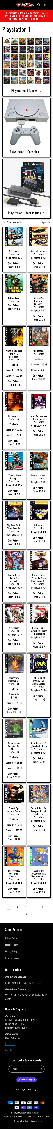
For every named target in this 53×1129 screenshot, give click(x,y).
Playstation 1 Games (24, 90)
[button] (6, 5)
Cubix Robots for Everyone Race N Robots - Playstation (39, 812)
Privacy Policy (11, 951)
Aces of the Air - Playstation (39, 252)
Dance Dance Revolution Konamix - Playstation (14, 875)
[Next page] (26, 914)
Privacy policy (17, 1116)
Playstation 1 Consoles (24, 152)
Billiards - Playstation (39, 527)
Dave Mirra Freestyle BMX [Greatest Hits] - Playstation (39, 875)
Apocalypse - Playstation (14, 417)
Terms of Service (12, 958)
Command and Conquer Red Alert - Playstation (14, 747)
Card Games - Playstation (14, 629)
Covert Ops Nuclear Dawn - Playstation (14, 811)
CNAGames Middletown (25, 1112)
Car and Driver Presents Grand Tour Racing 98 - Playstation (39, 579)
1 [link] (9, 907)
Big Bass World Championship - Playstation (14, 528)
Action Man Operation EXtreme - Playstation (39, 302)
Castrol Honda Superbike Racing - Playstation (39, 631)
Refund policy (30, 1116)
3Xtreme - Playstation (14, 252)
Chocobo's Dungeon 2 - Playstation (14, 680)
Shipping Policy (11, 944)
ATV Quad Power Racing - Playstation (14, 478)
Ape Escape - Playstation (39, 352)
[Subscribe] (40, 1069)
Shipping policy (36, 1121)
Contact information (21, 1121)
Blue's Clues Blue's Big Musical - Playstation (14, 579)
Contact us (10, 1044)
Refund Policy (11, 937)
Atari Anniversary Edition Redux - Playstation (39, 419)
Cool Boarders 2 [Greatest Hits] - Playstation (39, 746)
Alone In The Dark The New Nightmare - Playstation (14, 355)
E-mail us (9, 1050)
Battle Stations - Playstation (39, 477)
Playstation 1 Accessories (24, 213)
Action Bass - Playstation (14, 299)
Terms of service (43, 1116)
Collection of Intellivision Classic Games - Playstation (39, 682)
